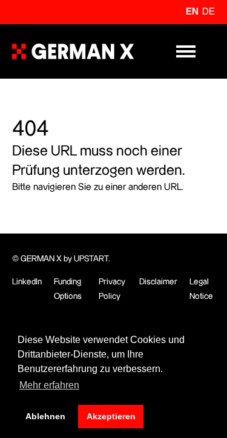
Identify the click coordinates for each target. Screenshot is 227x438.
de (208, 11)
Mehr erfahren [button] (49, 385)
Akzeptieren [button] (111, 416)
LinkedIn (27, 282)
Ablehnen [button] (45, 416)
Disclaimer (158, 282)
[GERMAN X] (73, 51)
